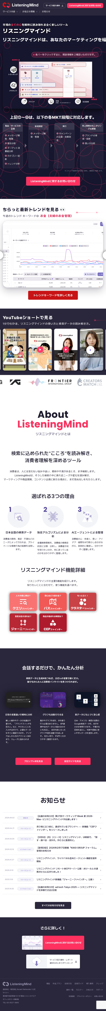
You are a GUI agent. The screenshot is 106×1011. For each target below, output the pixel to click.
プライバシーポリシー (84, 996)
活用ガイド (78, 983)
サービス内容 (9, 11)
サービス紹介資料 (53, 5)
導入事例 (89, 983)
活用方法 (68, 983)
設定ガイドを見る (72, 761)
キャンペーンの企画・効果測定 (63, 137)
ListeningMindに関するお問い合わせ (85, 5)
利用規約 (72, 996)
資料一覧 (69, 990)
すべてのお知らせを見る (53, 905)
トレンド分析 (13, 163)
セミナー (79, 990)
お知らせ (46, 11)
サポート (99, 990)
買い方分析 (90, 143)
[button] (15, 350)
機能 (48, 983)
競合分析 (11, 143)
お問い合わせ (98, 996)
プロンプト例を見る (33, 761)
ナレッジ (99, 983)
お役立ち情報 (28, 11)
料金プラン (57, 983)
